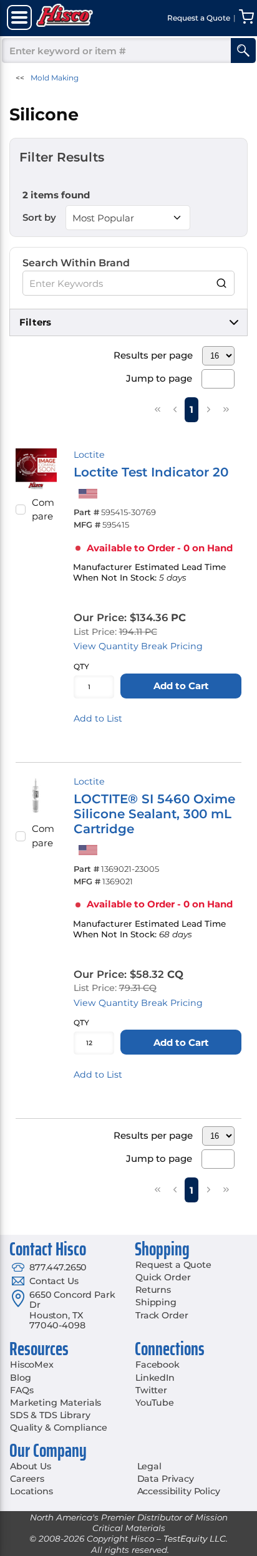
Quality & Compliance (58, 1428)
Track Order (161, 1315)
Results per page (153, 355)
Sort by (39, 217)
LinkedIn (155, 1378)
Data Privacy (165, 1479)
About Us (30, 1466)
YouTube (154, 1403)
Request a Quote (173, 1265)
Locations (31, 1491)
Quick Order (162, 1277)
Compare (43, 509)
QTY (81, 666)
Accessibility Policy (178, 1491)
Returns (153, 1290)
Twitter (151, 1390)
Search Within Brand (76, 263)
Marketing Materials (55, 1403)
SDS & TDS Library (50, 1415)
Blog (20, 1378)
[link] (157, 409)
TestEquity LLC (194, 1539)
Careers (27, 1479)
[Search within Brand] (222, 283)
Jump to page (159, 378)
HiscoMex (32, 1365)
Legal (149, 1466)
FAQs (21, 1390)
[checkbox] (21, 510)
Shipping (156, 1302)
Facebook (157, 1365)
